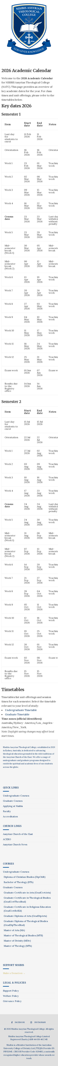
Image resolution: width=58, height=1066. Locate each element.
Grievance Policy (12, 1001)
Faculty (7, 811)
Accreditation (10, 816)
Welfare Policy (11, 996)
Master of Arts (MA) (14, 930)
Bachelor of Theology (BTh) (18, 882)
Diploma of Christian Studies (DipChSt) (24, 877)
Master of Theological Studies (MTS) (23, 935)
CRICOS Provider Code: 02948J (28, 1051)
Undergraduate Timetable (21, 710)
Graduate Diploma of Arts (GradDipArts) (25, 916)
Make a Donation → (14, 973)
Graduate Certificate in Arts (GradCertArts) (27, 892)
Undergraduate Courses (16, 795)
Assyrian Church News (15, 844)
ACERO (7, 839)
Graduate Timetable (17, 714)
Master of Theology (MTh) (18, 945)
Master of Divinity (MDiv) (17, 940)
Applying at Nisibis (13, 806)
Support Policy (11, 990)
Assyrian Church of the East (18, 834)
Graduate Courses (12, 800)
